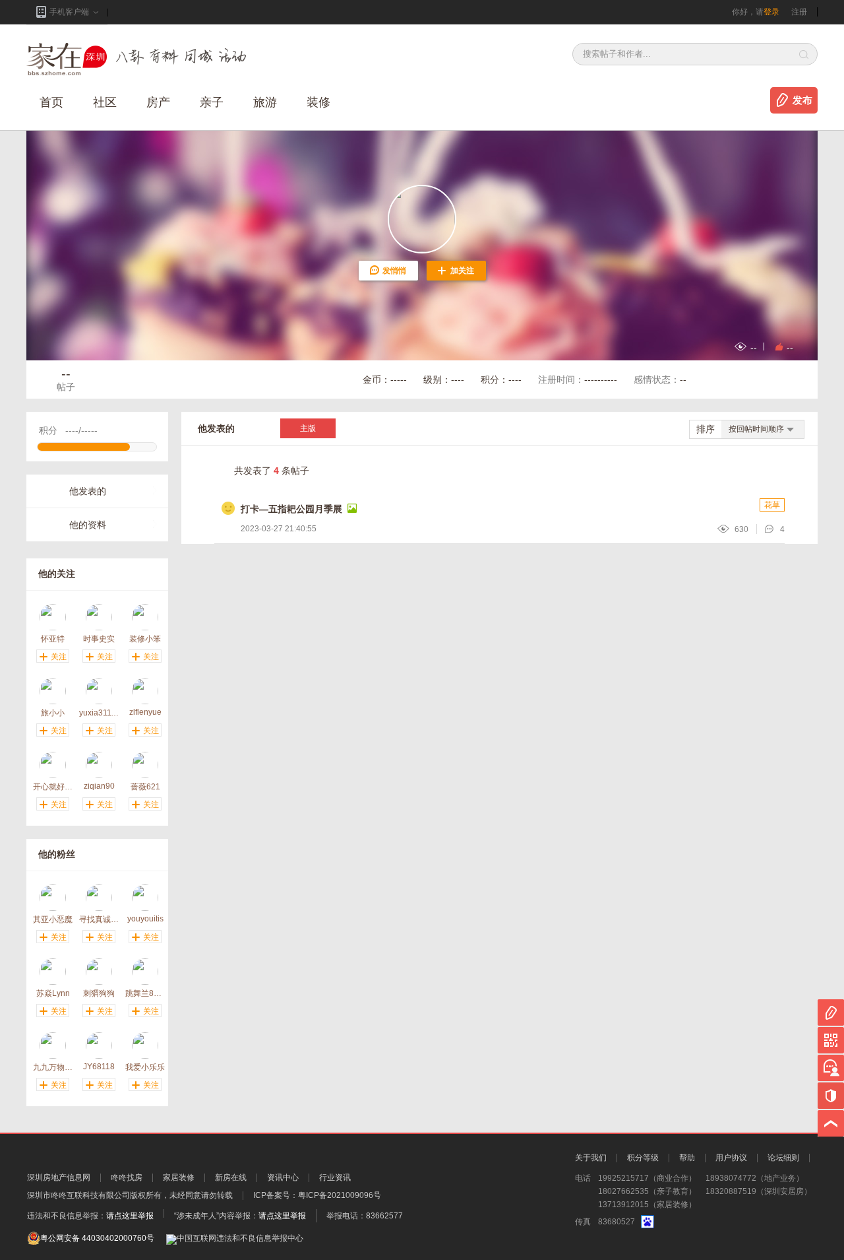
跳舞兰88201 (145, 993)
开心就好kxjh (53, 786)
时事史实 (99, 638)
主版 (308, 428)
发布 (802, 100)
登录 (771, 12)
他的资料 (87, 524)
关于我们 (591, 1157)
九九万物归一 (53, 1067)
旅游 (265, 102)
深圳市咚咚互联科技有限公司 (78, 1195)
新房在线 (231, 1177)
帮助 (687, 1157)
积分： (501, 379)
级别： (443, 379)
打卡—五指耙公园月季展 (291, 509)
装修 (318, 102)
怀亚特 (53, 638)
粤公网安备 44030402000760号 (97, 1238)
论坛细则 (783, 1157)
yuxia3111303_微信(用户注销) (99, 712)
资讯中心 (283, 1177)
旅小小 (53, 712)
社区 (105, 102)
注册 (799, 12)
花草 (772, 505)
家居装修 (179, 1177)
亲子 (212, 102)
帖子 (66, 379)
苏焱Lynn (53, 993)
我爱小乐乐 (145, 1067)
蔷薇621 (145, 786)
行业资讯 (335, 1177)
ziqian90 (99, 786)
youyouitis (145, 918)
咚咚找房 (126, 1177)
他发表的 (87, 491)
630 (741, 529)
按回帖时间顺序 (756, 429)
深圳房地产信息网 (58, 1177)
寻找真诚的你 (99, 919)
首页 (51, 102)
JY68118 (99, 1066)
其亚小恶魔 (53, 919)
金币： (385, 379)
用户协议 (731, 1157)
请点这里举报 (130, 1215)
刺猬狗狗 (99, 993)
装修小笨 (145, 638)
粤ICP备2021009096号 (339, 1195)
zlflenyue (145, 712)
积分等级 (643, 1157)
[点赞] (777, 346)
